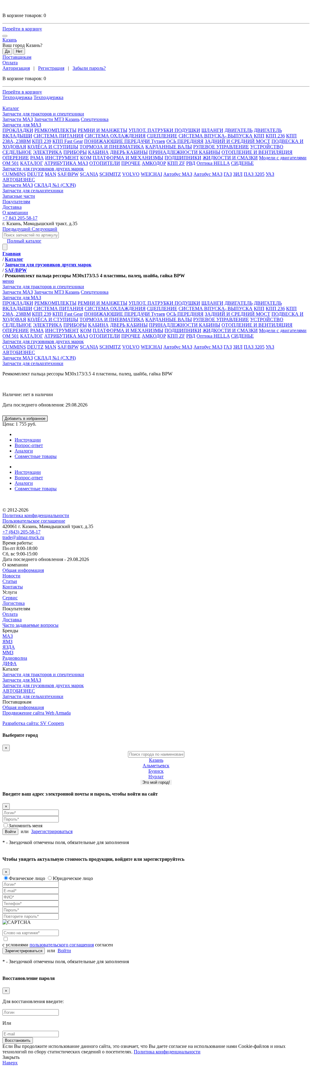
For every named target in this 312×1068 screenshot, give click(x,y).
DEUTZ (35, 174)
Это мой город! (156, 782)
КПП (259, 135)
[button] (156, 114)
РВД (190, 163)
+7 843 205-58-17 (19, 218)
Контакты (12, 586)
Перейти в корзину (22, 28)
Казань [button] (9, 39)
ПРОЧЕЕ (130, 163)
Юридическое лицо (73, 878)
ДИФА (9, 663)
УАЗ (270, 174)
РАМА (37, 157)
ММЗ (7, 652)
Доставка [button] (12, 207)
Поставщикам (16, 57)
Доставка (12, 619)
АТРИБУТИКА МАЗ (66, 163)
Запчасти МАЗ (17, 119)
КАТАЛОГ (31, 163)
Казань (156, 760)
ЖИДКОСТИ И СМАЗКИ (230, 157)
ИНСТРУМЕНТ (62, 157)
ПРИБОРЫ (75, 152)
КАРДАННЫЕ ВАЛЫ (168, 146)
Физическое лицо (27, 878)
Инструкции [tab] (28, 439)
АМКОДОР (154, 163)
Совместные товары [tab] (36, 456)
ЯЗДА (8, 647)
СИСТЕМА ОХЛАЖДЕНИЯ (115, 135)
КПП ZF (176, 163)
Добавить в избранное (25, 418)
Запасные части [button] (18, 196)
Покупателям (16, 608)
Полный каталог (24, 240)
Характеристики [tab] (32, 434)
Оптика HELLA (213, 163)
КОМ (85, 157)
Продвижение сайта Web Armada (36, 712)
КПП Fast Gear (67, 141)
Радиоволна (14, 658)
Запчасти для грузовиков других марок (43, 685)
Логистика (13, 603)
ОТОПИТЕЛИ (104, 163)
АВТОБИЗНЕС (18, 691)
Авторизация (16, 68)
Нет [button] (19, 51)
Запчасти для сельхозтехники (32, 363)
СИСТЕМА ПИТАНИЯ (58, 135)
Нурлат (156, 776)
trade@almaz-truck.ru (23, 537)
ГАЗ (228, 174)
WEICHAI (151, 174)
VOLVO (131, 174)
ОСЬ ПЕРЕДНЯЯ (185, 141)
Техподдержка (17, 97)
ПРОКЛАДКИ (17, 130)
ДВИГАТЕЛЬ (239, 130)
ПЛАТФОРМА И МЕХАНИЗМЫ (128, 157)
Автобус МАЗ (177, 174)
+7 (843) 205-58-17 (21, 531)
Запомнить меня (25, 825)
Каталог (10, 669)
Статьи (9, 581)
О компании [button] (15, 212)
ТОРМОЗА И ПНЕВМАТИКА (112, 146)
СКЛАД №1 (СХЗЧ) (55, 185)
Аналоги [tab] (24, 450)
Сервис (10, 597)
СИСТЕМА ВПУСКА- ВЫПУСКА (216, 135)
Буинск (156, 771)
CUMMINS (14, 174)
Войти (10, 831)
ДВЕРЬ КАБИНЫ (129, 152)
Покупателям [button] (16, 201)
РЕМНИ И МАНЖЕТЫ (102, 130)
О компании (15, 564)
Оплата (10, 62)
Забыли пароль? (89, 68)
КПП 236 (275, 135)
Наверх (10, 1062)
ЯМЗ (7, 641)
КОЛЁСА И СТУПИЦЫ (52, 146)
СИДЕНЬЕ (242, 163)
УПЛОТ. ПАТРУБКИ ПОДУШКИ (164, 130)
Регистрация (51, 68)
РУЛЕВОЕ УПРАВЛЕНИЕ (221, 146)
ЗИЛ (238, 174)
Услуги (9, 592)
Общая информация (23, 570)
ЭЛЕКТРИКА (47, 152)
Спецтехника (94, 119)
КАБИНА (98, 152)
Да (7, 51)
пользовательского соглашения (62, 944)
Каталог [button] (10, 108)
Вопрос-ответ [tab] (29, 445)
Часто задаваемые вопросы (30, 625)
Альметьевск (156, 765)
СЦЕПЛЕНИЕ (162, 135)
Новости (11, 575)
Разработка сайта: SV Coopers (33, 723)
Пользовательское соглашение (33, 520)
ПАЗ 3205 (254, 174)
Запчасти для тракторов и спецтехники (43, 674)
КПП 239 (41, 141)
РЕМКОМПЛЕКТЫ (55, 130)
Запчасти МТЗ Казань (57, 119)
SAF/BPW (68, 174)
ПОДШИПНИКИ (183, 157)
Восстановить (17, 1040)
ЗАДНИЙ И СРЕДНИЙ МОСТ (237, 141)
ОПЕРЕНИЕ (15, 157)
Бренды (10, 630)
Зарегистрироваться (52, 831)
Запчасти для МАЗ (21, 680)
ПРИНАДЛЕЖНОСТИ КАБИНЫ (184, 152)
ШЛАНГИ (212, 130)
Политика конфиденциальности (35, 515)
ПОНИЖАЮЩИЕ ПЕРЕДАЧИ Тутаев (124, 141)
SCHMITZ (110, 174)
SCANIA (89, 174)
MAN (50, 174)
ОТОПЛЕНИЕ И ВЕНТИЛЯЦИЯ (257, 152)
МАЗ (7, 636)
